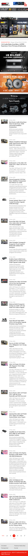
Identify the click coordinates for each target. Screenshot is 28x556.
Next (26, 29)
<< (3, 535)
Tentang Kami (4, 548)
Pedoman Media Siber (19, 545)
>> (14, 538)
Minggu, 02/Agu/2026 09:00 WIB (14, 42)
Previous (1, 29)
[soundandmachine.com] (5, 4)
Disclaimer (4, 545)
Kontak (16, 548)
